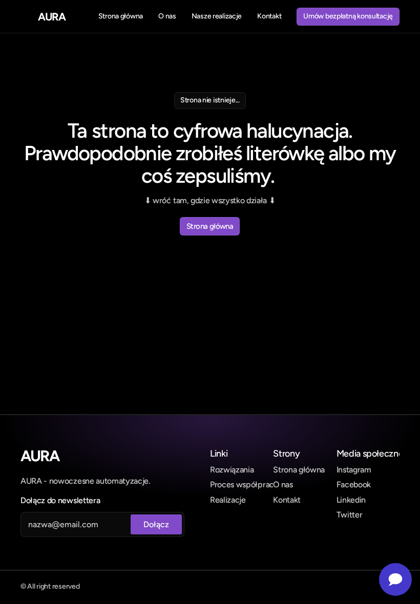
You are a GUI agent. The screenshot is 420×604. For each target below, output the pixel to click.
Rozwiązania (232, 469)
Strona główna (299, 469)
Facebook (354, 484)
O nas (282, 484)
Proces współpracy (244, 484)
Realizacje (228, 500)
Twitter (350, 515)
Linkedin (351, 500)
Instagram (354, 469)
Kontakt (287, 500)
